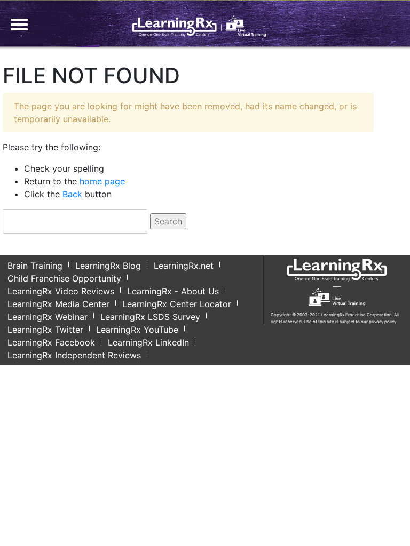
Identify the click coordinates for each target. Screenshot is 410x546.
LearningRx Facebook (51, 342)
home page (102, 181)
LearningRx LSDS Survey (150, 316)
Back (72, 194)
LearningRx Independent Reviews (74, 355)
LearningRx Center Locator (176, 304)
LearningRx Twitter (45, 329)
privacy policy (382, 321)
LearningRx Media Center (58, 304)
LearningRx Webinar (47, 316)
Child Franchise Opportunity (64, 278)
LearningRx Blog (108, 265)
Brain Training (34, 265)
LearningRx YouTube (137, 329)
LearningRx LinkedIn (148, 342)
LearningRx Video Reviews (60, 291)
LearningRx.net (184, 265)
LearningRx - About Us (173, 291)
